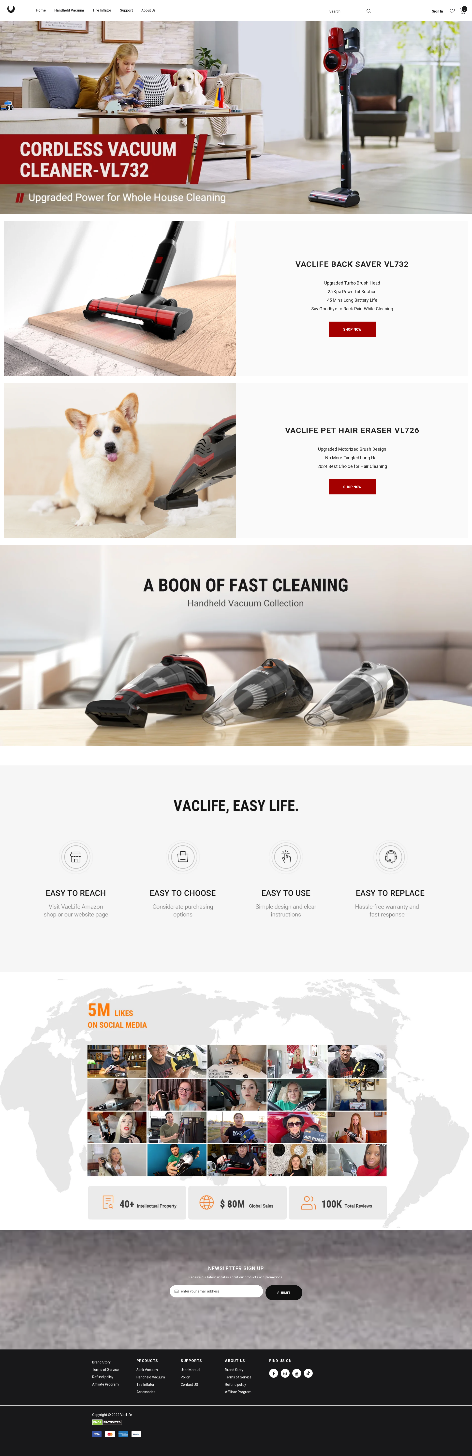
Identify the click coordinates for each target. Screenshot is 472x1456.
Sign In (437, 11)
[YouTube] (296, 1373)
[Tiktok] (308, 1373)
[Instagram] (285, 1373)
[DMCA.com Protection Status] (107, 1422)
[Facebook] (273, 1373)
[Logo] (17, 9)
